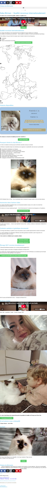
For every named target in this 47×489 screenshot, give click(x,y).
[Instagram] (7, 2)
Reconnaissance (3, 486)
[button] (23, 8)
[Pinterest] (19, 2)
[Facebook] (1, 2)
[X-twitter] (13, 2)
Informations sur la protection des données (8, 482)
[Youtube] (16, 2)
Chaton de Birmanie (6, 6)
